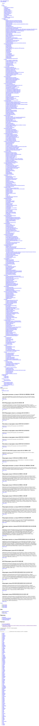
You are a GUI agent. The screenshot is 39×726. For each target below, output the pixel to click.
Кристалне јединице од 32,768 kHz (11, 292)
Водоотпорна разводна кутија (11, 70)
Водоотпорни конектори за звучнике (12, 132)
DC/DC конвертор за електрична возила (12, 147)
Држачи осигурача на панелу (10, 254)
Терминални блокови (7, 100)
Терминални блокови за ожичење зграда (12, 68)
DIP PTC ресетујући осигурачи (11, 247)
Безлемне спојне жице (9, 371)
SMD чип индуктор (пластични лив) (12, 283)
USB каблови (8, 202)
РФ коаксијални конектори (8, 43)
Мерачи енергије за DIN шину (11, 220)
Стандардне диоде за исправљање (11, 236)
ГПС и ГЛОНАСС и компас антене (12, 60)
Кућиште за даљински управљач (11, 333)
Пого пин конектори (9, 39)
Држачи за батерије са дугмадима (11, 156)
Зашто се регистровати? (8, 15)
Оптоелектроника (7, 223)
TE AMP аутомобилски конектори (11, 134)
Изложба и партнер (7, 10)
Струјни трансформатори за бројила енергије (13, 218)
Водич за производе (5, 611)
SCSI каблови (8, 208)
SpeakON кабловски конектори (11, 98)
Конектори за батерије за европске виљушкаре (13, 154)
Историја (5, 16)
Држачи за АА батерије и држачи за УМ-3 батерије (14, 158)
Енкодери (5, 299)
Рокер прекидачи (9, 175)
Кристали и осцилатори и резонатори (10, 291)
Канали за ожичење (9, 192)
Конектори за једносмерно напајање (12, 88)
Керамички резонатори (10, 295)
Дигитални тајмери (9, 344)
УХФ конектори (8, 56)
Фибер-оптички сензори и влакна (11, 317)
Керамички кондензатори (10, 289)
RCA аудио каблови (9, 211)
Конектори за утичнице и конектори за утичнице (14, 38)
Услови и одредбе (7, 17)
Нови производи (5, 374)
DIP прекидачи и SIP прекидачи (11, 179)
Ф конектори (8, 49)
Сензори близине (9, 314)
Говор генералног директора (8, 7)
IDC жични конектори (9, 123)
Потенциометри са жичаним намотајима (12, 261)
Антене (5, 59)
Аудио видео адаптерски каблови (11, 209)
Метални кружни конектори (10, 81)
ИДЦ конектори (8, 25)
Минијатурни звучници (10, 169)
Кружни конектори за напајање (11, 77)
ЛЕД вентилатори (9, 348)
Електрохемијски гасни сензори (11, 305)
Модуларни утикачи (9, 119)
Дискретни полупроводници (9, 234)
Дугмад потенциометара (10, 262)
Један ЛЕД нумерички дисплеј (11, 227)
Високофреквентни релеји (10, 342)
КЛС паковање (6, 14)
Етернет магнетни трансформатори (12, 121)
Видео (3, 381)
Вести (3, 378)
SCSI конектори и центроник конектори (12, 40)
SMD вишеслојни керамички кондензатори (13, 290)
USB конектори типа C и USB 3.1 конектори (13, 32)
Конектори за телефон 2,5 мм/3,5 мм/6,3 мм (13, 92)
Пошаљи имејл (2, 629)
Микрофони (8, 171)
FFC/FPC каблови (9, 199)
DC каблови (8, 213)
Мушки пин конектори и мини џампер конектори (14, 22)
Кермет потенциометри (10, 259)
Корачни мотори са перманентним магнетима (13, 359)
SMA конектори (8, 44)
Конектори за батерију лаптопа (11, 161)
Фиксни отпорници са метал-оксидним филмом (14, 271)
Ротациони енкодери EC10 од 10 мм (12, 300)
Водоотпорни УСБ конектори (11, 129)
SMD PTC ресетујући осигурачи (11, 246)
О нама (3, 5)
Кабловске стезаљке (9, 191)
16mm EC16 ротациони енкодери (11, 302)
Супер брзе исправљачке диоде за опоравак (13, 238)
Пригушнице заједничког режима (11, 281)
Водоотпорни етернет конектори (11, 130)
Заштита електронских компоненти (12, 196)
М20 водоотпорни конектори (11, 82)
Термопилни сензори (9, 311)
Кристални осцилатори (10, 294)
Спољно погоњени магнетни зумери (12, 168)
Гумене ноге (8, 195)
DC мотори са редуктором (10, 352)
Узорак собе (4, 375)
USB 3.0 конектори (9, 33)
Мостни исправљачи (9, 235)
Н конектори (8, 52)
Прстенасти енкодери (9, 303)
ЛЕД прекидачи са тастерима (11, 182)
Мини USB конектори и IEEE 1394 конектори (13, 35)
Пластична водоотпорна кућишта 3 (12, 335)
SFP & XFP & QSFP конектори (11, 120)
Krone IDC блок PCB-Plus (10, 127)
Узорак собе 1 (6, 376)
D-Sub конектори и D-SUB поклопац (12, 28)
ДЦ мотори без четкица (10, 354)
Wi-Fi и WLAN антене (9, 61)
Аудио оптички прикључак (10, 84)
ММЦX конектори (9, 47)
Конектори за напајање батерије (11, 152)
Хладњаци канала (9, 361)
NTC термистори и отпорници (11, 274)
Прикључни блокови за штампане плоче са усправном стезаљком (16, 102)
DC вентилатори (9, 347)
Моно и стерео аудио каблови (11, 212)
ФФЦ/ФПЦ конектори (9, 26)
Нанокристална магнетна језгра (11, 285)
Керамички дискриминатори (10, 297)
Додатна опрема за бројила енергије (10, 215)
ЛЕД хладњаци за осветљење (11, 365)
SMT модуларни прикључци (10, 118)
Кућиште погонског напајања (11, 332)
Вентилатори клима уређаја (10, 346)
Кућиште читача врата (9, 330)
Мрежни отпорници (9, 268)
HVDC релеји (8, 150)
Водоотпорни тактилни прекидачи (11, 178)
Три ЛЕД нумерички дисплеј (11, 229)
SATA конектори (9, 36)
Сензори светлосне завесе (10, 319)
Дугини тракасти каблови (10, 200)
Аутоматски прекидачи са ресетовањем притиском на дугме (16, 248)
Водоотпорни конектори (8, 128)
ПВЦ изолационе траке (10, 369)
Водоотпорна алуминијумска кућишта (12, 334)
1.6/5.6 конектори (9, 54)
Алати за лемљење (9, 372)
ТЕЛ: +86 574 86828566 (6, 623)
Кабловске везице (9, 189)
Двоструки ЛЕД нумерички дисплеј (12, 228)
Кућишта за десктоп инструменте (11, 329)
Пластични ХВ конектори (10, 142)
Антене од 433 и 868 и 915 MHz (11, 62)
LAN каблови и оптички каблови (11, 205)
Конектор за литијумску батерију (11, 155)
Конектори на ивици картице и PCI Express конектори (15, 30)
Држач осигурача (9, 257)
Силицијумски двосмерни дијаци (11, 243)
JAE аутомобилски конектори (11, 137)
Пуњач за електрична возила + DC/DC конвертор (14, 149)
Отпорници (6, 264)
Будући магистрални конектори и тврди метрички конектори (16, 42)
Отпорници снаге (9, 265)
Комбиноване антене (9, 63)
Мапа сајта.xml (4, 613)
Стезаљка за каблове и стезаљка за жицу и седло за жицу (15, 188)
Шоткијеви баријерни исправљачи (11, 239)
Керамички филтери (9, 296)
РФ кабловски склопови (10, 65)
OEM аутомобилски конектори (11, 140)
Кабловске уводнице (9, 190)
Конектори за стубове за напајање (11, 153)
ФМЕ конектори (8, 57)
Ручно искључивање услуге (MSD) (11, 145)
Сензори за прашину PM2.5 (10, 310)
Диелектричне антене (9, 64)
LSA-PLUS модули (9, 126)
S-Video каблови (8, 214)
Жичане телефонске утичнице (11, 125)
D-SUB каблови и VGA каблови (11, 207)
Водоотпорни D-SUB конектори (11, 131)
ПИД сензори (8, 306)
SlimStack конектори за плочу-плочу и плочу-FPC (14, 21)
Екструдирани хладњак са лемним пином (13, 363)
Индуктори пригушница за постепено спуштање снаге (15, 276)
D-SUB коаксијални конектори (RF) (12, 58)
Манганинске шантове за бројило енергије (13, 217)
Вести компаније (7, 379)
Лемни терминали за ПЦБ (10, 113)
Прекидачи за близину (9, 315)
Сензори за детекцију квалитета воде (12, 312)
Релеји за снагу (8, 338)
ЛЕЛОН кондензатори (9, 287)
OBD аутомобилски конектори (11, 139)
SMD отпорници (9, 269)
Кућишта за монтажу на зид (10, 322)
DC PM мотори (8, 356)
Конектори (6, 19)
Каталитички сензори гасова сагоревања (12, 308)
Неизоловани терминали (10, 112)
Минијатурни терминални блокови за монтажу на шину (15, 108)
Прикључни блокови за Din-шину (11, 111)
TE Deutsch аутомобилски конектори (12, 135)
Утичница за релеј (9, 343)
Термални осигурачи (9, 256)
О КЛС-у (5, 6)
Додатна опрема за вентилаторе (11, 351)
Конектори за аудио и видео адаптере (12, 99)
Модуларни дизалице (9, 116)
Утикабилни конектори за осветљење (12, 73)
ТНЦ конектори (8, 51)
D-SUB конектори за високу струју (11, 41)
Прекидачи (8, 180)
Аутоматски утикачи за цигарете (11, 367)
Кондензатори (6, 286)
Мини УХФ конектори (9, 55)
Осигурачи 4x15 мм (9, 250)
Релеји (5, 336)
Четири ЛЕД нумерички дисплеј (11, 230)
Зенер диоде (8, 241)
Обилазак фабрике (7, 9)
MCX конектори (8, 46)
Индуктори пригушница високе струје (12, 278)
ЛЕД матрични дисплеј (10, 226)
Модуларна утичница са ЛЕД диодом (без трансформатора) (15, 117)
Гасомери (7, 221)
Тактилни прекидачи (9, 177)
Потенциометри (6, 258)
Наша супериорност (7, 11)
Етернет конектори (7, 115)
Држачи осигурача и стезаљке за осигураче (13, 253)
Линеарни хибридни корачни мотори (12, 358)
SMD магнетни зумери (10, 164)
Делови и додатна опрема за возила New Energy (12, 141)
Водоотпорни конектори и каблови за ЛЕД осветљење (15, 72)
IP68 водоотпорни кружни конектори (12, 78)
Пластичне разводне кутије (10, 325)
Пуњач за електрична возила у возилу (12, 148)
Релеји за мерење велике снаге (11, 341)
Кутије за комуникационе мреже (11, 328)
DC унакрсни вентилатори (10, 349)
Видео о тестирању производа (9, 384)
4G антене (7, 66)
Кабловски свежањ (9, 204)
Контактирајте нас (5, 385)
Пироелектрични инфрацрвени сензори (12, 313)
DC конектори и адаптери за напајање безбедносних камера (16, 370)
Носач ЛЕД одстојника (10, 233)
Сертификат (6, 8)
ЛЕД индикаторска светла (10, 232)
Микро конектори (9, 24)
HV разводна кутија (9, 144)
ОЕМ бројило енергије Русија (11, 222)
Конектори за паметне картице (11, 31)
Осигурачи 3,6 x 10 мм (9, 249)
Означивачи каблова (9, 197)
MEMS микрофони (9, 173)
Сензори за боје (8, 318)
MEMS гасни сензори (9, 309)
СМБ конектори (8, 45)
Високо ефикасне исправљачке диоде (12, 237)
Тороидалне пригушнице (10, 279)
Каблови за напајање (9, 203)
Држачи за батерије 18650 (10, 157)
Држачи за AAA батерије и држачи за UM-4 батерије (14, 159)
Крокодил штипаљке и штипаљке (11, 373)
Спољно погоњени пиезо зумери (11, 166)
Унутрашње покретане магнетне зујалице (13, 167)
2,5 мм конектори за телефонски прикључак (13, 89)
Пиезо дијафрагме (9, 172)
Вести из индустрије (7, 380)
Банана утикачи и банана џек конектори (12, 96)
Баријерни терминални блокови (11, 106)
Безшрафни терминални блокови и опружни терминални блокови (16, 104)
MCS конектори (8, 109)
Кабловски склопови (7, 198)
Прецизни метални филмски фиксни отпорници (14, 270)
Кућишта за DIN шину (9, 323)
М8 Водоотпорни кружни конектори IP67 (13, 79)
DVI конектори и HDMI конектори (11, 37)
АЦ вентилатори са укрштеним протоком (13, 350)
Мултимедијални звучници (10, 170)
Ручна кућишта (8, 324)
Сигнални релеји (9, 337)
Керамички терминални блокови (11, 110)
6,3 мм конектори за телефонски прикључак (13, 91)
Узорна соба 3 (6, 377)
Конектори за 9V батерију (10, 160)
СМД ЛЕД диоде (9, 224)
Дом (3, 389)
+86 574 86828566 (3, 1)
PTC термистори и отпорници (11, 266)
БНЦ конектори (8, 50)
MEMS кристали (9, 298)
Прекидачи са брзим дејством (11, 176)
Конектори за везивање (10, 97)
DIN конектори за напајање (10, 87)
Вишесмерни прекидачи (10, 186)
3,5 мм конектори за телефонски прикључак (13, 90)
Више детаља (4, 409)
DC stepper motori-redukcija (10, 357)
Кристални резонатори (10, 293)
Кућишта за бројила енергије (10, 219)
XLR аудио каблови (9, 210)
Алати (5, 366)
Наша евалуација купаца (8, 12)
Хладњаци (6, 360)
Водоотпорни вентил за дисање (11, 71)
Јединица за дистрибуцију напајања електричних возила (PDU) (16, 146)
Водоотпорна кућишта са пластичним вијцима (13, 321)
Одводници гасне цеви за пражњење (12, 255)
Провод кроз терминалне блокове (11, 107)
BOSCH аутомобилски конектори (11, 136)
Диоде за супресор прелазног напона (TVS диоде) (14, 240)
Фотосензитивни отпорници (10, 273)
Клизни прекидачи (9, 183)
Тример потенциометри (10, 260)
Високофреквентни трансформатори (12, 284)
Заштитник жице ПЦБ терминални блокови (13, 103)
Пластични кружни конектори (11, 80)
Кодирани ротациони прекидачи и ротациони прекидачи (15, 185)
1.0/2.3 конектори (9, 53)
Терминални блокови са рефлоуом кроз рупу (13, 101)
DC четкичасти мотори (10, 353)
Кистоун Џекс (8, 122)
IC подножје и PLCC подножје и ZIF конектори (14, 27)
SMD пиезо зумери (9, 163)
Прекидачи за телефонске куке (11, 184)
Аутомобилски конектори (8, 133)
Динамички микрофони (10, 174)
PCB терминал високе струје (10, 114)
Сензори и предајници (8, 304)
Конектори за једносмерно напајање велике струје (14, 85)
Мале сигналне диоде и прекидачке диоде (13, 242)
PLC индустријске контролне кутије (12, 327)
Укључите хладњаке (9, 362)
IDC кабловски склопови (10, 201)
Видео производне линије (8, 382)
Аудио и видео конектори (8, 83)
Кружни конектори (7, 76)
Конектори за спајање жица (10, 69)
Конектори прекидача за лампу (11, 74)
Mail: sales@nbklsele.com (6, 624)
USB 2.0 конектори (9, 34)
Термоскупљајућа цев (9, 368)
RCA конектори (8, 93)
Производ (3, 18)
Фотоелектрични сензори (10, 316)
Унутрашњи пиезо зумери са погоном (12, 165)
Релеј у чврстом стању (9, 339)
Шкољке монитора (9, 331)
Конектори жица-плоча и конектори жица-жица (14, 20)
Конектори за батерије (7, 151)
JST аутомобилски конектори (11, 138)
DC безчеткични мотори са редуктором (12, 355)
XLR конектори (8, 95)
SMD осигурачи (8, 245)
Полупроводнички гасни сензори (11, 307)
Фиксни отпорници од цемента (11, 272)
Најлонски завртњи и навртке (11, 193)
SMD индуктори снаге (9, 277)
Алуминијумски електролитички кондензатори (13, 288)
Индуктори (6, 275)
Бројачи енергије (9, 216)
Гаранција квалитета (7, 13)
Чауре (7, 194)
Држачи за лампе (9, 75)
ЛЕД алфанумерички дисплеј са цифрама (13, 231)
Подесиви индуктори (9, 280)
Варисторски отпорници (10, 267)
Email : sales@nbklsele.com (4, 0)
